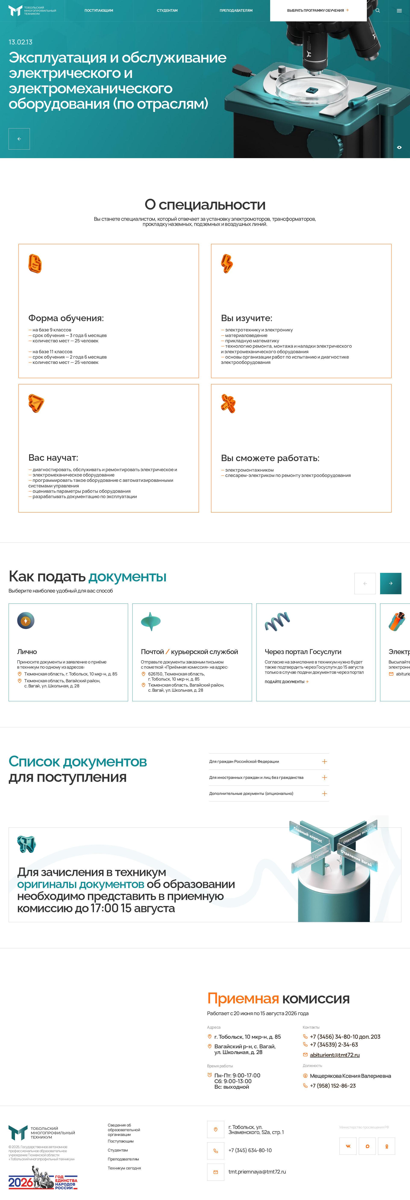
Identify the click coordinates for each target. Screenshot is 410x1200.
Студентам (118, 1150)
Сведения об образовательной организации (124, 1130)
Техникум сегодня (124, 1168)
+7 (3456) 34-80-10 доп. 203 (345, 1036)
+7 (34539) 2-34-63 (334, 1044)
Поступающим (121, 1141)
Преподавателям (123, 1159)
